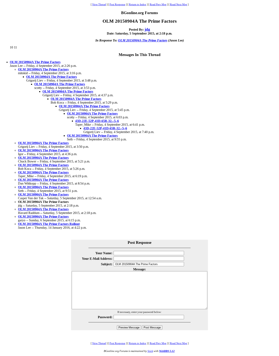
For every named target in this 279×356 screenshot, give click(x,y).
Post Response (117, 4)
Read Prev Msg (158, 4)
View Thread (99, 4)
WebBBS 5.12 (167, 351)
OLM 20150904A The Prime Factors (142, 40)
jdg (147, 29)
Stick (150, 351)
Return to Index (137, 4)
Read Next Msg (178, 4)
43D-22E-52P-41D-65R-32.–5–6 (97, 121)
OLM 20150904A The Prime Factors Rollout (49, 224)
